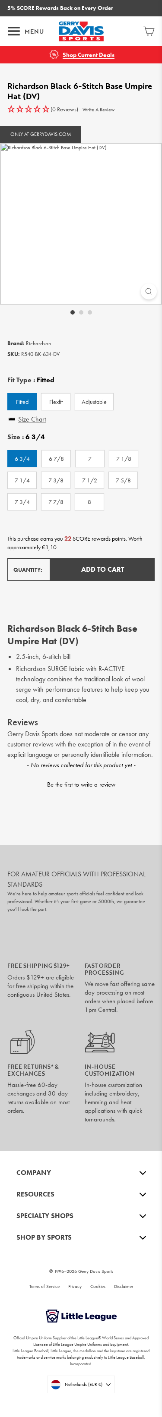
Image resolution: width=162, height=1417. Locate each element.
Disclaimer (123, 1286)
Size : (26, 437)
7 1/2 (89, 480)
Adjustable (94, 402)
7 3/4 (22, 502)
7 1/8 (123, 459)
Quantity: (27, 569)
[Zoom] (149, 291)
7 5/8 (123, 480)
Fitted (22, 402)
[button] (42, 109)
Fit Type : (30, 380)
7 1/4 (22, 480)
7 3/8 (56, 480)
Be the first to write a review (81, 784)
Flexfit (56, 402)
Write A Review (98, 109)
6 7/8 (56, 459)
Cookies (97, 1286)
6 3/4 (22, 459)
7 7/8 (56, 502)
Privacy (75, 1286)
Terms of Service (44, 1286)
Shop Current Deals (88, 55)
